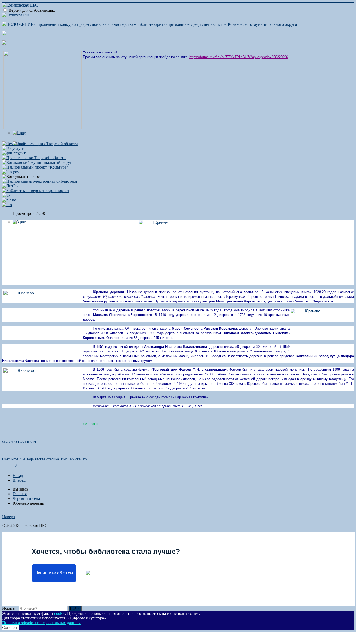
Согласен (10, 627)
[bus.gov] (10, 172)
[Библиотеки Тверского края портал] (35, 190)
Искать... (10, 608)
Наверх (8, 517)
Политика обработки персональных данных (41, 623)
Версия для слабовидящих (32, 10)
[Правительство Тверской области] (34, 158)
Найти (74, 608)
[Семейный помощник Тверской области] (40, 143)
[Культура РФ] (15, 15)
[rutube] (9, 200)
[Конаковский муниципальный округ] (37, 162)
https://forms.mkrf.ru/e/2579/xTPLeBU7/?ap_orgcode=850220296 (238, 57)
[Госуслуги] (13, 148)
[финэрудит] (14, 153)
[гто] (7, 204)
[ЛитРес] (10, 186)
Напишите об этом (54, 573)
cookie (59, 613)
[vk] (6, 195)
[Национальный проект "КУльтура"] (35, 167)
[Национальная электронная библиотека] (39, 181)
